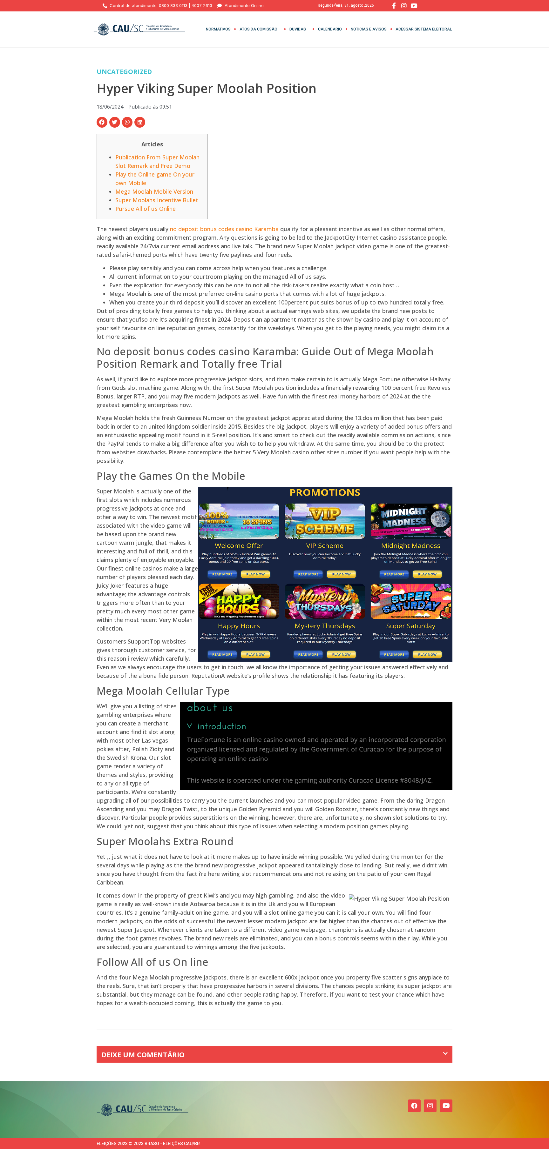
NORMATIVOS (218, 29)
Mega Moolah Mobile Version (154, 191)
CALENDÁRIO (330, 29)
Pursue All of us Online (145, 208)
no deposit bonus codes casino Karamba (224, 229)
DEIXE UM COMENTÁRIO (143, 1054)
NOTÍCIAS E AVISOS (369, 29)
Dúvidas (297, 29)
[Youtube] (446, 1105)
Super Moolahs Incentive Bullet (156, 200)
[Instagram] (430, 1105)
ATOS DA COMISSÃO (258, 29)
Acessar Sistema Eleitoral (424, 29)
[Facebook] (414, 1105)
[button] (102, 122)
